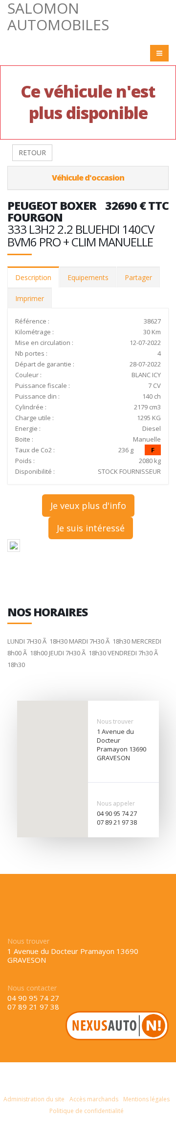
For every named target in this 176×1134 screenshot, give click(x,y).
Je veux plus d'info (88, 505)
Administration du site (34, 1099)
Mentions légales (146, 1099)
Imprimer (29, 298)
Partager (138, 277)
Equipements (88, 277)
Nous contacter (32, 987)
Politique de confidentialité (86, 1111)
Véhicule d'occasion (88, 177)
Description (33, 277)
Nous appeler (116, 803)
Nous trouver (115, 721)
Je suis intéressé (91, 528)
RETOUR (32, 152)
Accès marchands (93, 1099)
